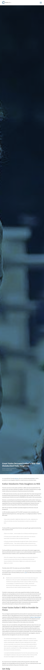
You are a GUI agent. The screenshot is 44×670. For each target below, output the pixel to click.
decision (17, 478)
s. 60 (26, 572)
